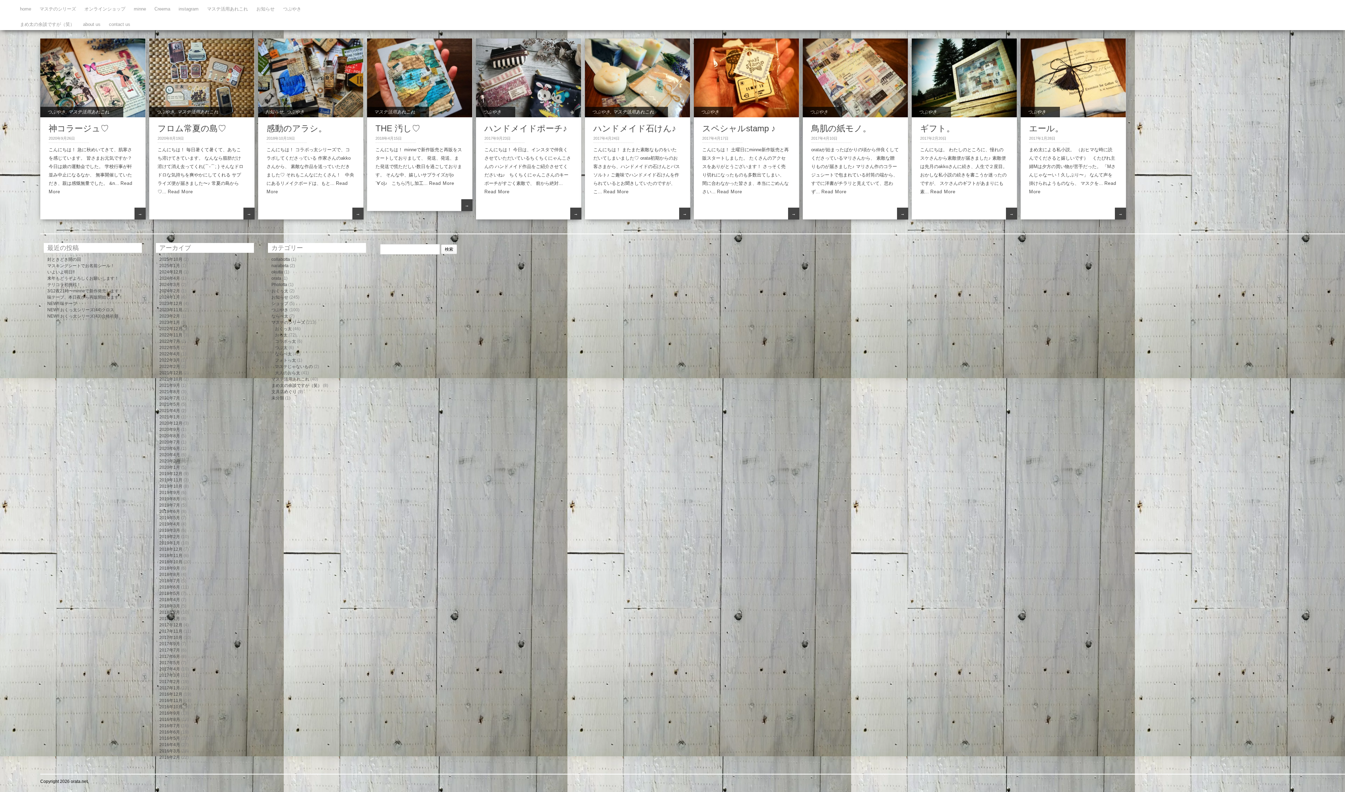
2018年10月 (170, 562)
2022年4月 (169, 354)
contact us (119, 24)
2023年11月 (170, 309)
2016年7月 (169, 725)
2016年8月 (169, 719)
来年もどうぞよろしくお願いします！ (83, 278)
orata (276, 278)
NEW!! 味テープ (62, 303)
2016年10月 (170, 706)
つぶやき (292, 9)
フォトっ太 (285, 360)
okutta (277, 272)
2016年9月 (169, 713)
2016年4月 (169, 744)
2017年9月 (169, 643)
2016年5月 (169, 738)
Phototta (279, 284)
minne (140, 9)
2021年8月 (169, 391)
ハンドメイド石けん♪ (634, 128)
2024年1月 (169, 297)
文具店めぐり (284, 391)
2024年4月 (169, 278)
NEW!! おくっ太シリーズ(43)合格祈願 (82, 316)
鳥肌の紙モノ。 (841, 128)
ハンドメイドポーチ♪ (525, 128)
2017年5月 (169, 662)
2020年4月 (169, 454)
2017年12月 (170, 625)
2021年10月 (170, 379)
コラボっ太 (285, 341)
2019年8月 (169, 498)
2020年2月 (169, 461)
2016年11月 (170, 700)
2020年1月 (169, 467)
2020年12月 (170, 423)
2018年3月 (169, 606)
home (25, 9)
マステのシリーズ (58, 9)
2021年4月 (169, 410)
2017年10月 (170, 637)
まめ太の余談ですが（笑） (47, 24)
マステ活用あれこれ (227, 9)
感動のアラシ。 (297, 128)
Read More (180, 191)
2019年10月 (170, 486)
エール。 (1046, 128)
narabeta (280, 265)
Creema (162, 9)
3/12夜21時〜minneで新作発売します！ (85, 291)
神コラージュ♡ (79, 128)
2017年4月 (169, 669)
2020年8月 (169, 435)
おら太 (281, 335)
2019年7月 (169, 505)
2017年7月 (169, 650)
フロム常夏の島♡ (192, 128)
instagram (189, 9)
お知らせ (265, 9)
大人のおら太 (287, 372)
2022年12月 (170, 328)
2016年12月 (170, 694)
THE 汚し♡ (397, 128)
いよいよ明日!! (61, 272)
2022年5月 (169, 347)
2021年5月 (169, 404)
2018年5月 (169, 593)
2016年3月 (169, 751)
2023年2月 (169, 316)
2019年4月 (169, 524)
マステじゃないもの (294, 366)
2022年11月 (170, 335)
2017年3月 (169, 675)
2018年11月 (170, 555)
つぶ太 (281, 347)
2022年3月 (169, 360)
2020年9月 (169, 429)
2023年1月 (169, 322)
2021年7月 (169, 398)
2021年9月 (169, 385)
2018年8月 (169, 574)
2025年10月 (170, 259)
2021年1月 (169, 417)
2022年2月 (169, 366)
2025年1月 (169, 265)
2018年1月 (169, 618)
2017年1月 (169, 688)
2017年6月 (169, 656)
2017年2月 (169, 681)
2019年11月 (170, 480)
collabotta (280, 259)
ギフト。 (937, 128)
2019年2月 (169, 536)
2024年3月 (169, 284)
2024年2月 (169, 291)
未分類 (277, 398)
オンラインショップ (104, 9)
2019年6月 (169, 511)
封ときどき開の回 (64, 259)
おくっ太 (279, 291)
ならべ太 (279, 316)
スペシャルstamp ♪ (738, 128)
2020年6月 (169, 448)
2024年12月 (170, 272)
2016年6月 (169, 732)
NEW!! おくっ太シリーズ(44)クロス (80, 309)
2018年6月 (169, 587)
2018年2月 (169, 612)
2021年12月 (170, 372)
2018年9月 (169, 568)
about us (92, 24)
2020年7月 (169, 442)
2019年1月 (169, 543)
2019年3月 (169, 530)
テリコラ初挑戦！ (64, 284)
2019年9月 (169, 492)
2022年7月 (169, 341)
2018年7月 (169, 580)
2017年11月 (170, 631)
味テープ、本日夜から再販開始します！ (85, 297)
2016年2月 (169, 757)
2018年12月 (170, 549)
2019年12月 (170, 473)
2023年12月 (170, 303)
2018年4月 (169, 599)
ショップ (279, 303)
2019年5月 (169, 517)
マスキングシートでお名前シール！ (81, 265)
